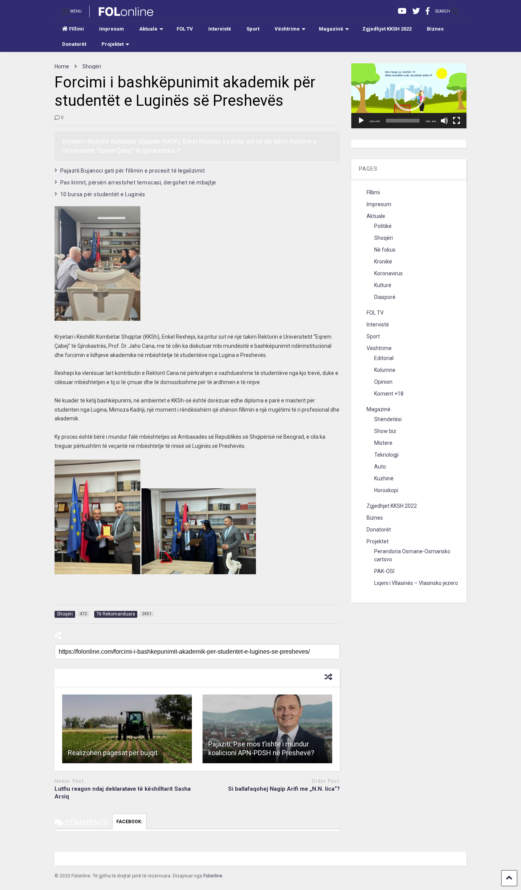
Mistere (383, 443)
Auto (380, 467)
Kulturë (382, 285)
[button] (409, 96)
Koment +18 (389, 394)
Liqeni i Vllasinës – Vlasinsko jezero (416, 583)
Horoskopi (386, 490)
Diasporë (385, 297)
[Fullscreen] (456, 120)
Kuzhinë (384, 478)
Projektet (112, 44)
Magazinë (331, 29)
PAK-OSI (384, 571)
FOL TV (185, 29)
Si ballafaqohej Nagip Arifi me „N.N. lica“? (284, 788)
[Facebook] (427, 11)
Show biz (385, 431)
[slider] (403, 121)
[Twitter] (416, 11)
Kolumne (385, 370)
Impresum (111, 29)
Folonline (212, 876)
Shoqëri (383, 238)
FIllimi (76, 29)
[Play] (361, 120)
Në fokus (385, 250)
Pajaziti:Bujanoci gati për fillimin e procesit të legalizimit (132, 171)
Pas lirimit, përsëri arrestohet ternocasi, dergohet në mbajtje (138, 182)
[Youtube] (402, 11)
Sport (252, 29)
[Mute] (444, 120)
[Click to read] (127, 729)
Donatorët (74, 44)
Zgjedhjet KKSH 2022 (387, 29)
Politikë (383, 226)
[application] (408, 95)
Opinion (383, 382)
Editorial (384, 358)
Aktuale (148, 29)
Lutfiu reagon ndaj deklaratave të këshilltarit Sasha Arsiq (123, 792)
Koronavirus (388, 273)
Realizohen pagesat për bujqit (113, 753)
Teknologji (386, 455)
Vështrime (287, 29)
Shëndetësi (388, 419)
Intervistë (219, 29)
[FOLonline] (121, 13)
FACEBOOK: (129, 821)
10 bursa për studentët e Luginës (102, 194)
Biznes (435, 29)
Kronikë (383, 261)
